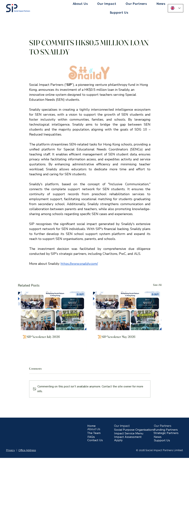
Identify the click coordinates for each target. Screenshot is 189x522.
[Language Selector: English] (175, 8)
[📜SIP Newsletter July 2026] (52, 311)
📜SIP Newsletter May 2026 (116, 337)
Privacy (10, 450)
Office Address (27, 450)
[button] (80, 3)
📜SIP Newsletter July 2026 (41, 337)
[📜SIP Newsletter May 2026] (127, 311)
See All (157, 285)
